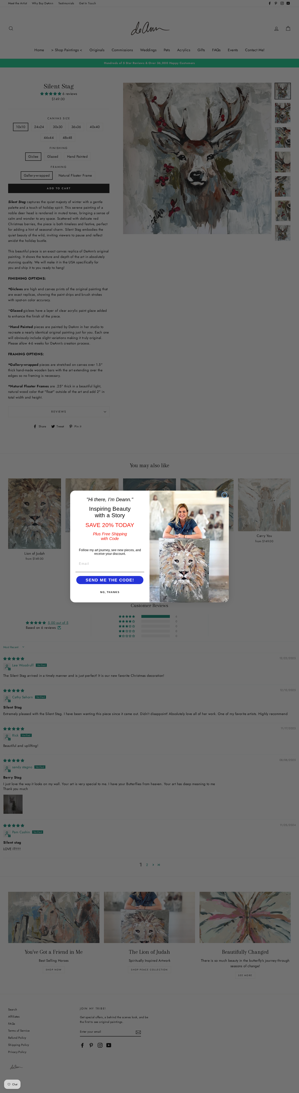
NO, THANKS (110, 592)
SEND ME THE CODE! (110, 580)
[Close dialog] (224, 495)
